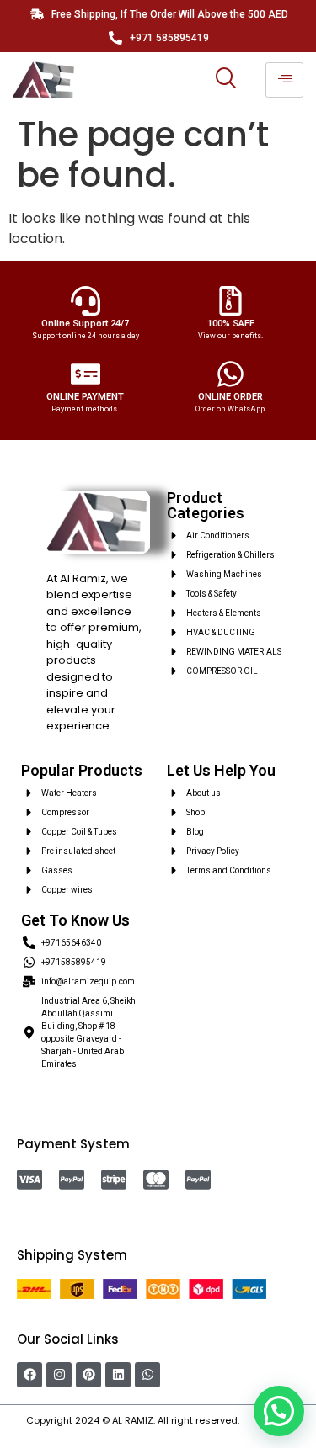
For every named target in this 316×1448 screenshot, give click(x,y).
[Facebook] (29, 1374)
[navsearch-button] (225, 80)
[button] (279, 1411)
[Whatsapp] (147, 1374)
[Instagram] (59, 1374)
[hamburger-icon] (284, 80)
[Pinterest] (88, 1374)
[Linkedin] (118, 1374)
